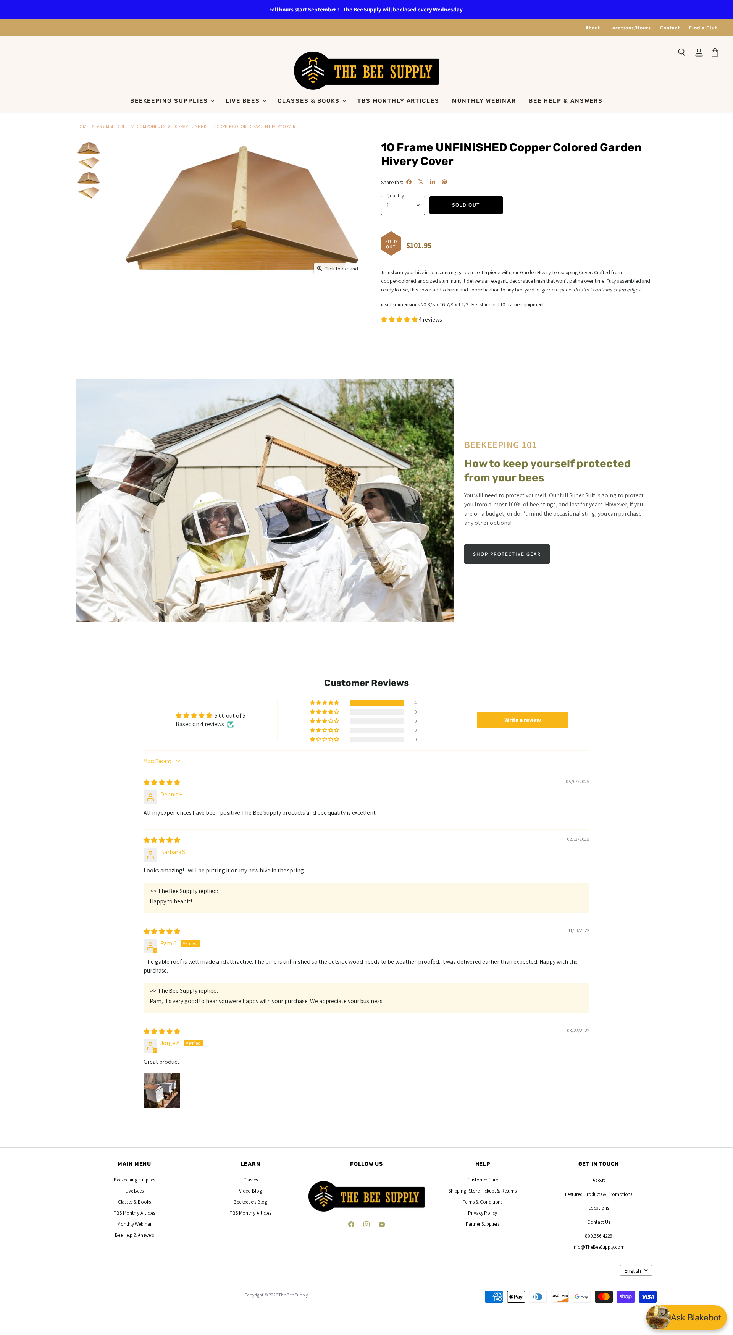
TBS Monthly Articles (398, 100)
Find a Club (703, 27)
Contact (670, 27)
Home (82, 126)
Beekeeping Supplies (170, 100)
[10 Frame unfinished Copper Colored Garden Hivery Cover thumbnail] (88, 163)
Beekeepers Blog (250, 1202)
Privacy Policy (482, 1213)
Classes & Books (310, 100)
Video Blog (250, 1191)
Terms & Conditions (483, 1202)
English (632, 1270)
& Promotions (617, 1194)
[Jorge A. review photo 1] (162, 1090)
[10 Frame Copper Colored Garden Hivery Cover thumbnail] (88, 192)
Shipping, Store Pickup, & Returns (483, 1191)
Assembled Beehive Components (131, 126)
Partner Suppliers (483, 1224)
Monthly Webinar (484, 100)
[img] (162, 782)
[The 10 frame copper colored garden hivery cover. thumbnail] (88, 148)
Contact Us (598, 1222)
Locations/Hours (630, 27)
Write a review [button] (522, 720)
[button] (400, 320)
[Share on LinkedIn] (432, 181)
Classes (250, 1179)
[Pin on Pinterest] (444, 181)
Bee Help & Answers (566, 100)
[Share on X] (420, 181)
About (593, 27)
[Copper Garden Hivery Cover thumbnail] (88, 177)
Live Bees (244, 100)
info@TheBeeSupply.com (598, 1247)
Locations (598, 1208)
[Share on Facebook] (408, 181)
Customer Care (482, 1179)
